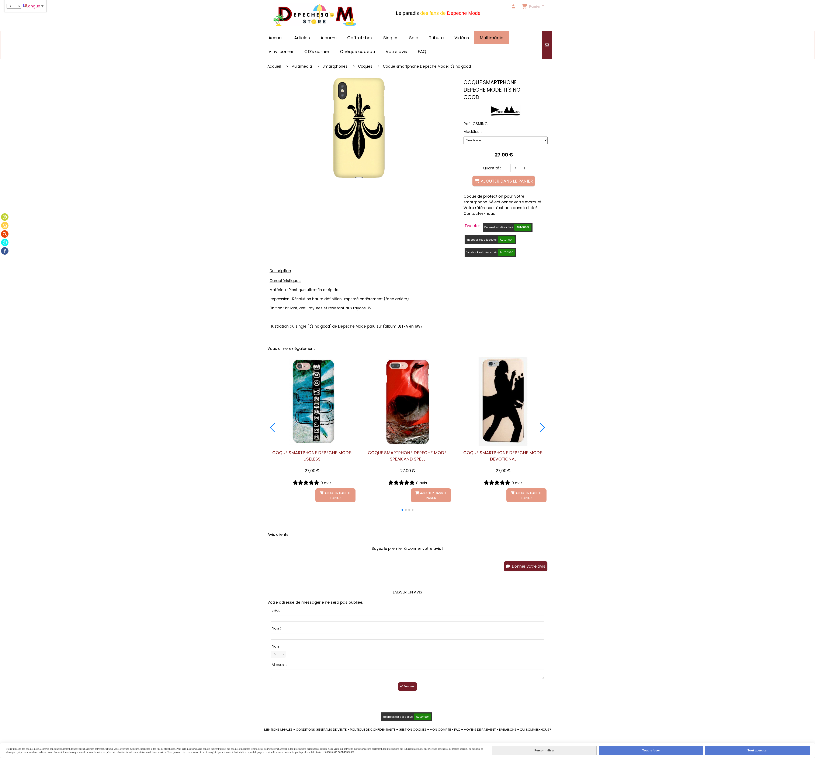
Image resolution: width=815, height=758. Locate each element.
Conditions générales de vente (321, 729)
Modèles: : (473, 131)
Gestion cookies (412, 729)
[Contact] (4, 225)
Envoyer (409, 686)
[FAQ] (4, 242)
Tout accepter (757, 750)
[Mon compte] (4, 217)
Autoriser (522, 227)
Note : (276, 646)
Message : (279, 664)
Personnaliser (544, 750)
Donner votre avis (528, 566)
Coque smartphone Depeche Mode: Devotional (503, 456)
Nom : (276, 628)
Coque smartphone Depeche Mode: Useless (312, 456)
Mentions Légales (278, 729)
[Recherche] (4, 234)
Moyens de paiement (480, 729)
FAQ (457, 729)
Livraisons (507, 729)
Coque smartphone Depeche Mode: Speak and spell (407, 456)
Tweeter (472, 225)
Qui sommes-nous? (535, 729)
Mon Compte (440, 729)
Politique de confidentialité (372, 729)
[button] (402, 510)
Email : (276, 610)
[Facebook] (4, 251)
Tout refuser (651, 750)
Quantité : (492, 168)
